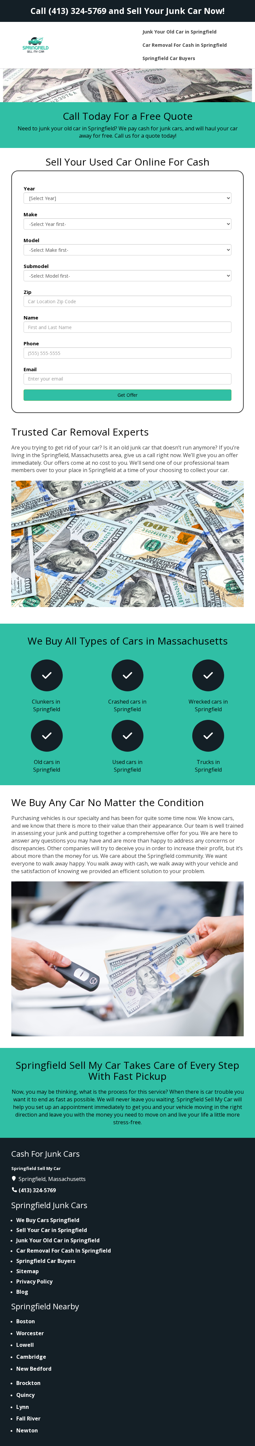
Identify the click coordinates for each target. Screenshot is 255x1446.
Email (30, 369)
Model (31, 240)
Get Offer (127, 395)
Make (30, 214)
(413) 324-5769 (77, 10)
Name (31, 317)
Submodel (36, 266)
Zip (28, 292)
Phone (31, 343)
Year (29, 188)
